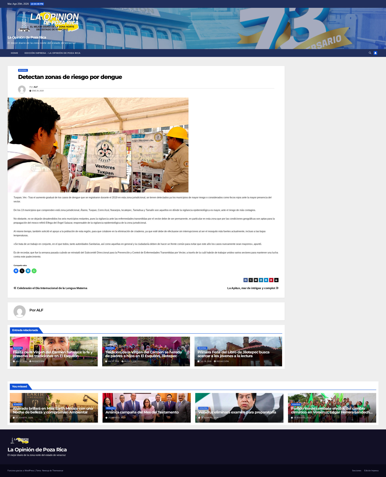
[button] (370, 53)
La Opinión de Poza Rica (27, 37)
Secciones (356, 470)
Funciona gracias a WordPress (21, 470)
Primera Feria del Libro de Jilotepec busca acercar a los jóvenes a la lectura (234, 354)
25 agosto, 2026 (24, 418)
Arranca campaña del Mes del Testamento (142, 412)
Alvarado (18, 404)
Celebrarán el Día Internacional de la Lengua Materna (51, 288)
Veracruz (110, 408)
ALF (36, 87)
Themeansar (57, 470)
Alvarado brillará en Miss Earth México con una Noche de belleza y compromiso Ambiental (53, 410)
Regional (23, 70)
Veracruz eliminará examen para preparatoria (237, 412)
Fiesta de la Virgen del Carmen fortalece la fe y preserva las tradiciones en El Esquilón (52, 354)
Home (14, 53)
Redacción (38, 361)
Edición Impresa (371, 470)
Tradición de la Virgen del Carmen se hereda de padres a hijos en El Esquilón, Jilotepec (143, 354)
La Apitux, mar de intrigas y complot (251, 288)
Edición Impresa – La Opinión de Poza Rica (53, 53)
